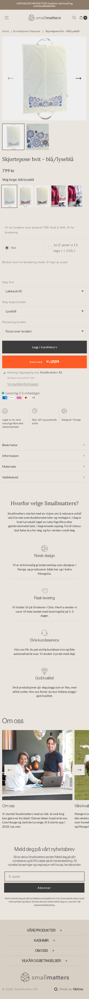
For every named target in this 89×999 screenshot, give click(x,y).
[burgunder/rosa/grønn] (26, 206)
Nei (13, 248)
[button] (9, 770)
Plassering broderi (14, 322)
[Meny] (6, 17)
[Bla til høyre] (49, 78)
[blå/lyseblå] (9, 206)
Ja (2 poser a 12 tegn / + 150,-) (65, 248)
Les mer (15, 826)
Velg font (8, 282)
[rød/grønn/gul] (58, 206)
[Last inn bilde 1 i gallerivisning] (13, 137)
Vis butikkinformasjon (22, 384)
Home (6, 31)
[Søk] (74, 17)
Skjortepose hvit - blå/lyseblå (62, 31)
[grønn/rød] (42, 206)
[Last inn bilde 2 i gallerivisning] (38, 137)
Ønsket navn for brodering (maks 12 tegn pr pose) (34, 262)
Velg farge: (18, 179)
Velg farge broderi (14, 302)
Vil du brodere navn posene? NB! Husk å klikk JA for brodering (39, 230)
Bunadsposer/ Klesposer (26, 31)
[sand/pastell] (75, 206)
